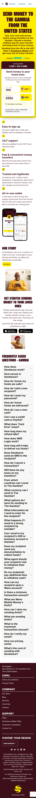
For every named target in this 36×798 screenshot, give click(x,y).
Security (5, 701)
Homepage (6, 666)
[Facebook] (11, 749)
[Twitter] (14, 749)
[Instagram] (18, 749)
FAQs (4, 718)
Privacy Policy (8, 683)
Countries (22, 4)
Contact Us (6, 728)
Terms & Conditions (10, 680)
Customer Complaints (11, 725)
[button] (18, 368)
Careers (5, 707)
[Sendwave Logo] (6, 3)
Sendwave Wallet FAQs (11, 721)
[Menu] (2, 3)
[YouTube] (24, 749)
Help (29, 4)
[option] (14, 736)
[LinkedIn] (21, 749)
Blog (4, 697)
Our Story (12, 4)
